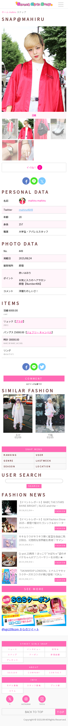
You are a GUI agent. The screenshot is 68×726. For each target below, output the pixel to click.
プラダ (38, 115)
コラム (12, 690)
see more (34, 589)
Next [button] (62, 72)
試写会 (55, 649)
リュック (29, 115)
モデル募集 (12, 685)
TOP (61, 712)
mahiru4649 (26, 209)
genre (9, 460)
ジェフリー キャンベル (39, 332)
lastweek (43, 460)
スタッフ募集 (34, 685)
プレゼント (12, 660)
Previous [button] (6, 72)
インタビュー (34, 649)
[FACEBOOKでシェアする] (26, 181)
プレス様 (55, 685)
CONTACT (55, 672)
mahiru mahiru (37, 200)
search (34, 486)
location (43, 466)
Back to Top (34, 712)
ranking (10, 454)
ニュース (12, 649)
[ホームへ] (34, 4)
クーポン (34, 654)
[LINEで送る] (34, 181)
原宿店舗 (55, 654)
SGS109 (12, 672)
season (9, 466)
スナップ (12, 654)
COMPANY (34, 672)
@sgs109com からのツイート (20, 629)
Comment (34, 378)
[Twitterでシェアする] (42, 366)
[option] (34, 72)
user (40, 454)
